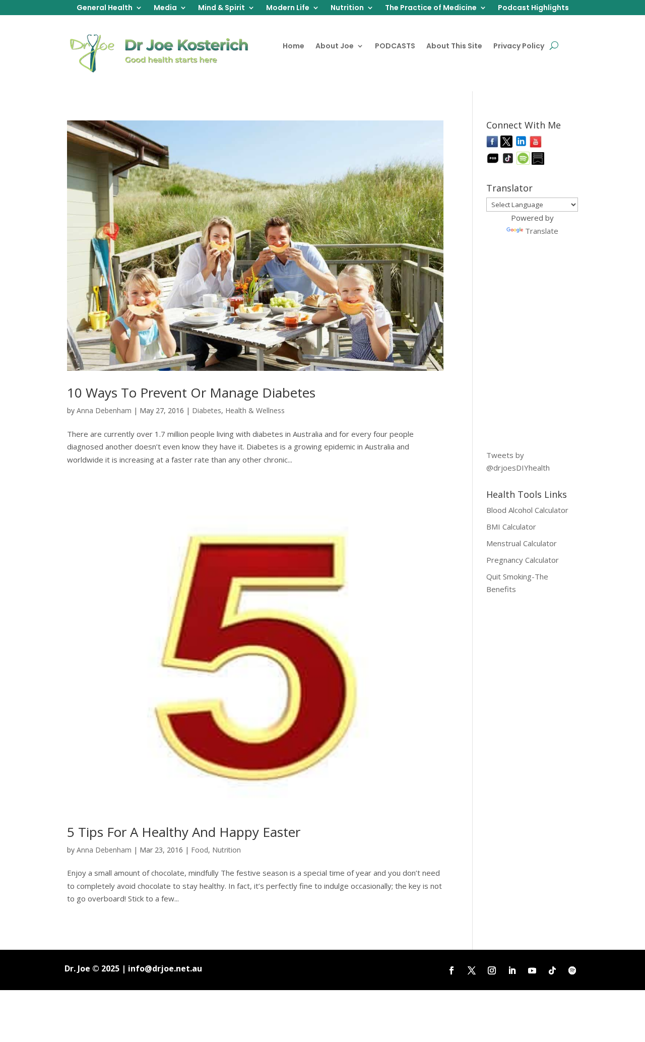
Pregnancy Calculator (522, 560)
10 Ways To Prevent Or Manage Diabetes (191, 392)
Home (293, 46)
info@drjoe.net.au (165, 968)
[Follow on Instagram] (492, 970)
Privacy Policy (518, 46)
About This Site (454, 46)
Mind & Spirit (221, 8)
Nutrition (347, 8)
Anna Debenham (104, 410)
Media (165, 8)
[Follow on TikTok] (552, 970)
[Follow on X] (472, 970)
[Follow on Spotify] (572, 970)
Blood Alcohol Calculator (527, 510)
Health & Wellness (255, 410)
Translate (541, 231)
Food (199, 850)
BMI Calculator (511, 527)
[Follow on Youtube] (532, 970)
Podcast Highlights (533, 8)
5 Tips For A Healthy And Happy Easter (183, 832)
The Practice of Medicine (431, 8)
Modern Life (287, 8)
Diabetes (206, 410)
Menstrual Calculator (521, 543)
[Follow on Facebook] (451, 970)
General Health (105, 8)
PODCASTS (395, 46)
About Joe (334, 46)
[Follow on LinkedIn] (512, 970)
